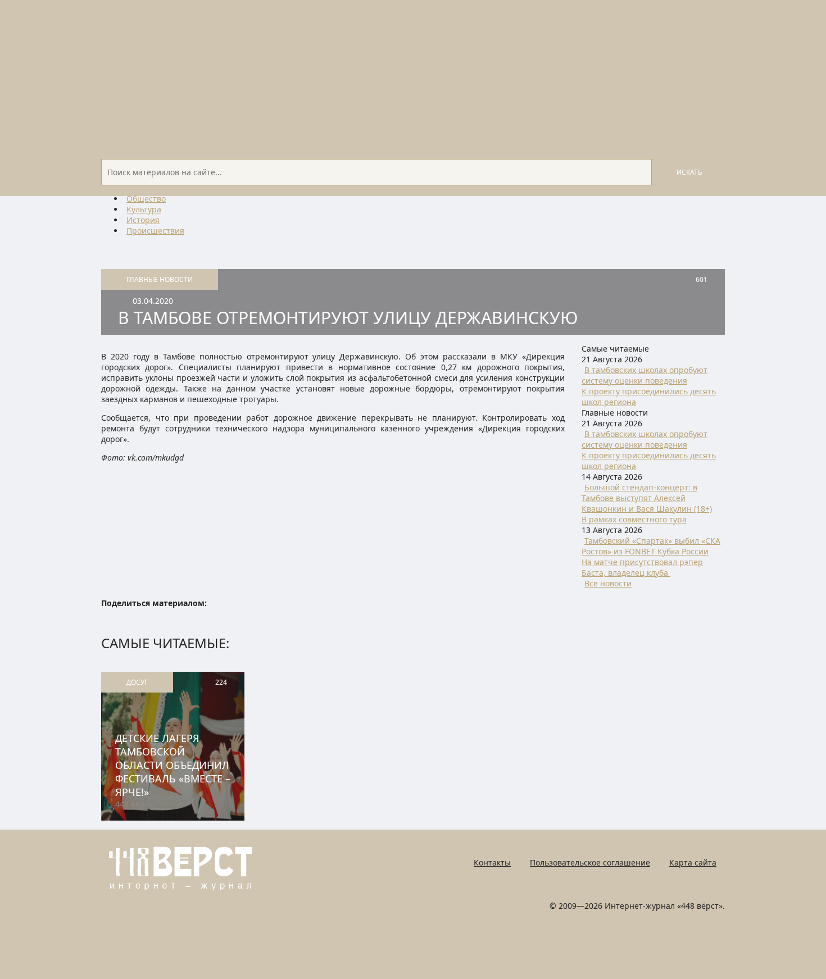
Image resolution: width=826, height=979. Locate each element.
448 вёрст (134, 804)
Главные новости (159, 279)
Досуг (137, 682)
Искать (689, 172)
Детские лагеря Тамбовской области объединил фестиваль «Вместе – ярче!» (172, 765)
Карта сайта (692, 862)
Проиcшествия (155, 230)
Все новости (608, 583)
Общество (146, 198)
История (143, 220)
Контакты (492, 862)
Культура (143, 209)
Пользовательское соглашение (590, 862)
